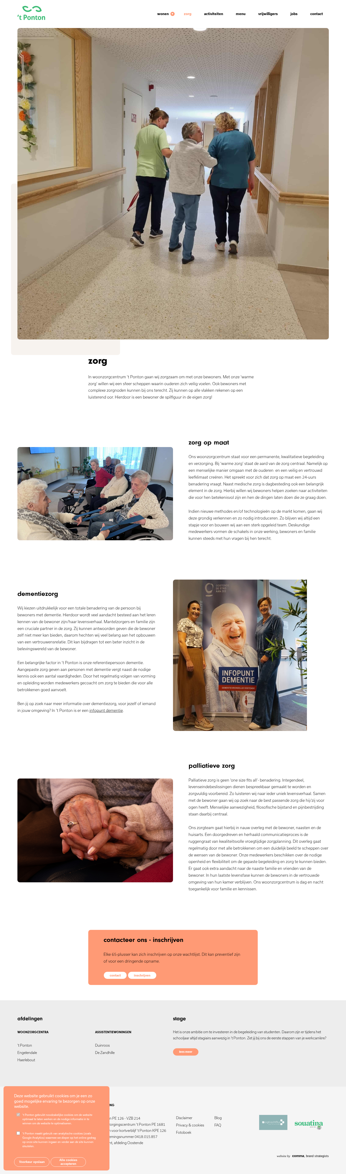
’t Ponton (24, 1045)
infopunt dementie (106, 710)
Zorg (187, 14)
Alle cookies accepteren (68, 1162)
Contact (316, 14)
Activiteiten (213, 14)
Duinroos (102, 1045)
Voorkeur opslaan (32, 1162)
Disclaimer (184, 1118)
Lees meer (185, 1051)
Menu (240, 14)
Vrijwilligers (268, 14)
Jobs (294, 14)
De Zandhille (105, 1053)
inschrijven (142, 975)
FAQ (217, 1125)
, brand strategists (303, 1156)
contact (115, 975)
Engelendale (27, 1053)
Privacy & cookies (190, 1125)
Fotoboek (183, 1132)
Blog (218, 1118)
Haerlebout (26, 1060)
